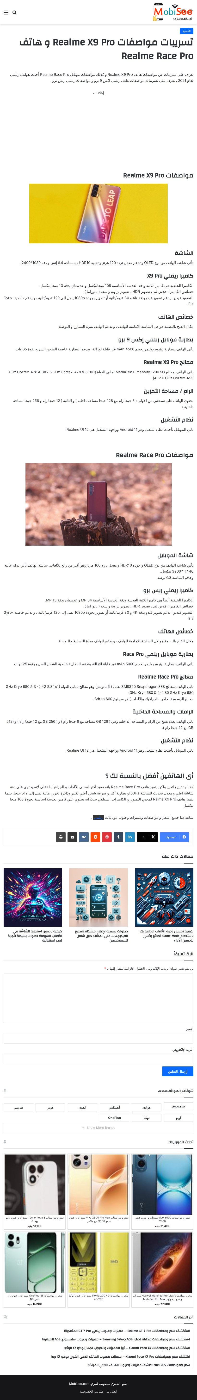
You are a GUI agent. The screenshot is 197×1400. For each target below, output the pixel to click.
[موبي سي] (172, 12)
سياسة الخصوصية (91, 1391)
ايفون (82, 1107)
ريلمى (98, 817)
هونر (51, 1107)
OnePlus (114, 1118)
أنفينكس (114, 1107)
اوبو (178, 1118)
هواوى (146, 1107)
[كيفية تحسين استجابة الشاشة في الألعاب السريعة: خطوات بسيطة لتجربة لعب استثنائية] (33, 897)
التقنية (187, 31)
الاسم (189, 1029)
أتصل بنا (111, 1391)
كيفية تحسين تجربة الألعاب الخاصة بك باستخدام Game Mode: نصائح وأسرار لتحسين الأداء (166, 936)
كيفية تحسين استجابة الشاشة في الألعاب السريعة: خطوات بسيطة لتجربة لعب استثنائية (35, 936)
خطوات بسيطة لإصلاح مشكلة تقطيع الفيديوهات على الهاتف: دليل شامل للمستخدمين (101, 936)
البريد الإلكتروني (182, 1050)
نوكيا (147, 1118)
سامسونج (178, 1106)
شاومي (18, 1107)
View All (162, 1091)
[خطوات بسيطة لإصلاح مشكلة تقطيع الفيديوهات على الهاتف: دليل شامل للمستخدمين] (98, 897)
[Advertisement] (98, 135)
